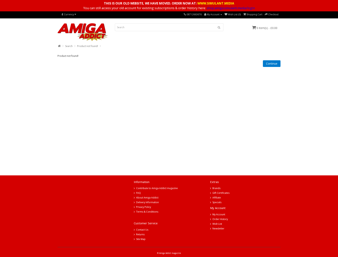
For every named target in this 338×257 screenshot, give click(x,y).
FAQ (138, 193)
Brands (216, 188)
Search (69, 46)
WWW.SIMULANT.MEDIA (215, 3)
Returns (140, 234)
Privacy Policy (143, 207)
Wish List (217, 223)
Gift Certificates (220, 193)
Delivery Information (147, 202)
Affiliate (216, 197)
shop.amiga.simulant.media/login (231, 8)
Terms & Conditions (147, 211)
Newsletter (218, 228)
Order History (220, 219)
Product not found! (87, 46)
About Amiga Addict (147, 197)
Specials (216, 202)
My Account (218, 214)
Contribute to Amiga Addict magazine (157, 188)
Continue (271, 63)
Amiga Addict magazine (170, 253)
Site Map (141, 239)
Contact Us (142, 229)
